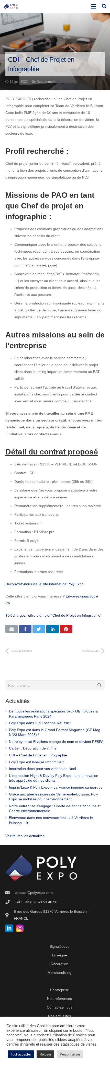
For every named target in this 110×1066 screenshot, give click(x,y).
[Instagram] (18, 931)
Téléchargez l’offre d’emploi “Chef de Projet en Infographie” (53, 615)
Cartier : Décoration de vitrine (33, 748)
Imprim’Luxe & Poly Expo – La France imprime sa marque (56, 787)
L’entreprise (59, 990)
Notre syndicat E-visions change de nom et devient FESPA (56, 742)
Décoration (59, 964)
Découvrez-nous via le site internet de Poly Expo (44, 584)
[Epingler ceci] (66, 629)
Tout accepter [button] (21, 1054)
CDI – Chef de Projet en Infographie (38, 755)
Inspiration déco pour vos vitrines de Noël (42, 769)
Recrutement (46, 82)
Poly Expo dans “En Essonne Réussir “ (40, 723)
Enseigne (59, 955)
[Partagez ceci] (25, 629)
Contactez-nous (59, 1007)
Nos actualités (59, 1016)
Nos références (59, 999)
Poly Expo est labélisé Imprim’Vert (36, 762)
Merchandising (59, 972)
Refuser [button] (45, 1054)
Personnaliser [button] (70, 1054)
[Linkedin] (9, 931)
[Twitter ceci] (38, 629)
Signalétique (60, 946)
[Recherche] (104, 6)
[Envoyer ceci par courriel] (11, 629)
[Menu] (93, 6)
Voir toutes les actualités (25, 836)
